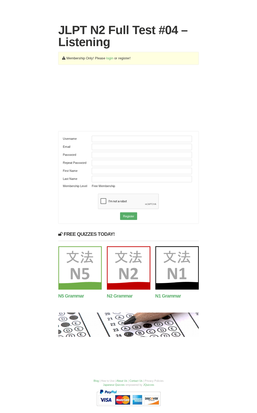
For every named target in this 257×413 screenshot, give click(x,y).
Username (70, 138)
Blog (96, 380)
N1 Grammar (168, 296)
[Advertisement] (128, 98)
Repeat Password (74, 162)
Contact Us (136, 380)
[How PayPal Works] (129, 406)
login (109, 58)
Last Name (70, 178)
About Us (121, 380)
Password (69, 154)
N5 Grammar (71, 296)
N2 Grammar (120, 296)
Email (66, 146)
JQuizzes (148, 384)
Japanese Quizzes (114, 384)
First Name (70, 170)
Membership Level (75, 186)
